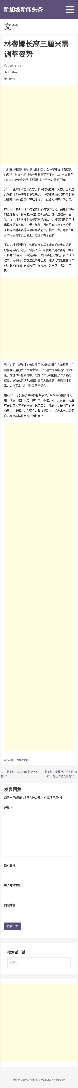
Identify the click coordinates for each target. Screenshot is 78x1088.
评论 (8, 807)
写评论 (12, 79)
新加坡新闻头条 (23, 9)
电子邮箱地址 (12, 885)
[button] (71, 7)
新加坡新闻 (23, 760)
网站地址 (9, 905)
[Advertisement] (39, 125)
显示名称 (9, 865)
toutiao (12, 72)
